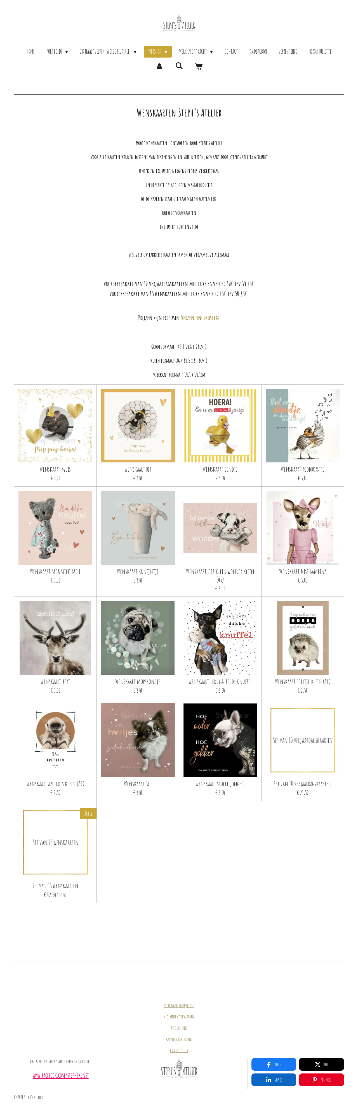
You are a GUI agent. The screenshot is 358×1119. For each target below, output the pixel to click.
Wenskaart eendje (220, 469)
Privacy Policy (179, 1050)
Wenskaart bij (137, 469)
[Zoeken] (179, 65)
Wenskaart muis (55, 469)
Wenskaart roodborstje (302, 469)
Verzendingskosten (200, 317)
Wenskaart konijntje (138, 571)
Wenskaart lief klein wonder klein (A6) (220, 575)
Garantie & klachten (179, 1039)
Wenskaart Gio (138, 784)
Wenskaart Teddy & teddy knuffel (220, 681)
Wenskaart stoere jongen (220, 784)
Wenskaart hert (55, 681)
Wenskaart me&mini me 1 (55, 571)
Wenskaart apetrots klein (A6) (55, 784)
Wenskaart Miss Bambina (302, 571)
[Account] (159, 66)
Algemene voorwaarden (179, 1017)
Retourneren (179, 1028)
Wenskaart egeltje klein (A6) (302, 681)
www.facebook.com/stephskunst (61, 1075)
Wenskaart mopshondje (137, 681)
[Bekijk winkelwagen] (198, 66)
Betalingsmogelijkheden (179, 1005)
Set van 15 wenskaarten (55, 886)
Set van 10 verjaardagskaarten (303, 784)
